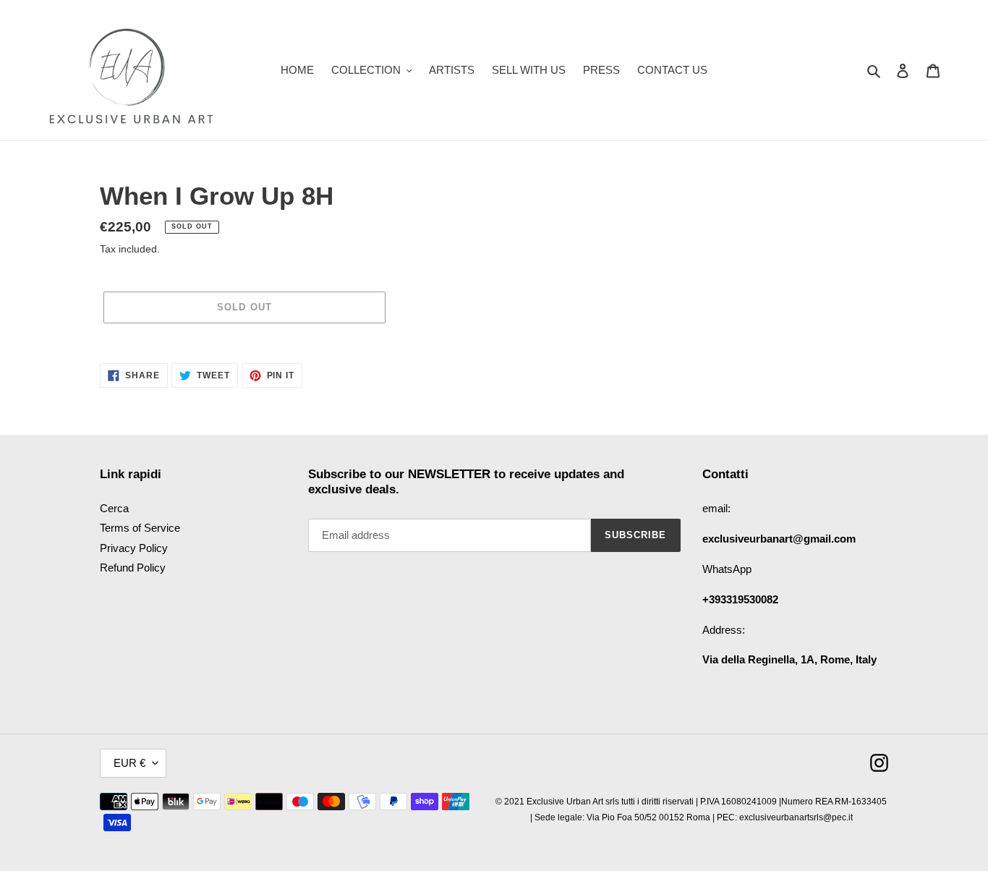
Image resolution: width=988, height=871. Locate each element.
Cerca (114, 508)
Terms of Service (140, 528)
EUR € (129, 763)
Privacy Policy (134, 548)
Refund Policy (133, 567)
